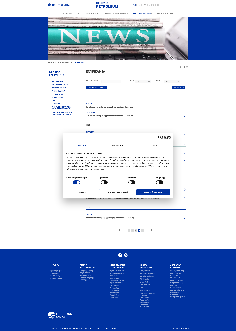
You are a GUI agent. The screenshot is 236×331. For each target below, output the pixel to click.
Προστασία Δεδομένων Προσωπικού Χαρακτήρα (145, 303)
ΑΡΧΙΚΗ (51, 62)
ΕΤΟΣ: (131, 81)
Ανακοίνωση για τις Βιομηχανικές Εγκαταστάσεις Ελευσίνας (110, 218)
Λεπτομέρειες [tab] (118, 145)
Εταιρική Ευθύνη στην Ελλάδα (86, 272)
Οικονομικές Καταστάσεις (55, 275)
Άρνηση (82, 192)
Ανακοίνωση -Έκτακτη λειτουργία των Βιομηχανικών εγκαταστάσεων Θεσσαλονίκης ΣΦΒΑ (122, 198)
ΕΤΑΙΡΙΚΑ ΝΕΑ (57, 81)
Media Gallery (145, 279)
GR (134, 5)
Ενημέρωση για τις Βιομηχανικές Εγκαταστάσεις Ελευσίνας (109, 107)
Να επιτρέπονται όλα (153, 192)
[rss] (54, 6)
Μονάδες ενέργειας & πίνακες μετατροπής (147, 295)
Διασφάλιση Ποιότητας (114, 296)
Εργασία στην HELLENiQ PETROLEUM (175, 276)
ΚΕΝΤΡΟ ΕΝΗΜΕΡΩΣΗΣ (142, 13)
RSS (53, 101)
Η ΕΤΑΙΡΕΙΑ (67, 13)
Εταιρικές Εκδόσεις (147, 274)
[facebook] (50, 6)
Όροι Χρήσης (97, 328)
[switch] (104, 182)
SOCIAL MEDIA (57, 97)
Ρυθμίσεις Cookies (110, 328)
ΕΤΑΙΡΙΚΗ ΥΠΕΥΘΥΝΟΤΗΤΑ (88, 13)
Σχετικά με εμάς (56, 271)
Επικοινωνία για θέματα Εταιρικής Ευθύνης (87, 278)
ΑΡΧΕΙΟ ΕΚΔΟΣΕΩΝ (59, 88)
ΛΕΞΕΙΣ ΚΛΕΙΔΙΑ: (93, 81)
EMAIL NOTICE (57, 94)
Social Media (145, 285)
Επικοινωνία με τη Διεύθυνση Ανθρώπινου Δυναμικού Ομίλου (177, 293)
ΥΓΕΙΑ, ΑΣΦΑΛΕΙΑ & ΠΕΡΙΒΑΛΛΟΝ (116, 13)
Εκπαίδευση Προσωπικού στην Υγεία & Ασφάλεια (117, 280)
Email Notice (145, 282)
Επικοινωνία (145, 290)
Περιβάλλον (114, 285)
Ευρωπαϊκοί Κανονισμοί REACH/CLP (114, 290)
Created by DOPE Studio (181, 328)
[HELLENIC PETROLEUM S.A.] (107, 7)
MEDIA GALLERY (58, 91)
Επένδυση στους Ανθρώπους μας (176, 282)
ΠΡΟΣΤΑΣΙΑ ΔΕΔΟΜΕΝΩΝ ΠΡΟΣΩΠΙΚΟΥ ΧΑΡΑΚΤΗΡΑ (62, 113)
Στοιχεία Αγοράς (56, 278)
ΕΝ (138, 5)
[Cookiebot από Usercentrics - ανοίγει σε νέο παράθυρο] (160, 137)
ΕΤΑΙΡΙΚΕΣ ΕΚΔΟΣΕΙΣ (60, 85)
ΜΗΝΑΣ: (159, 81)
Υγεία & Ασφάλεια (117, 271)
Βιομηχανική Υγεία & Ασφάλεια (118, 275)
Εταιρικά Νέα (145, 271)
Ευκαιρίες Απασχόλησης (175, 286)
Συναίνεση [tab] (81, 145)
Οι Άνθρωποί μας (177, 271)
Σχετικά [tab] (155, 145)
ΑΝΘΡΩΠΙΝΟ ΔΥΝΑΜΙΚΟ (164, 13)
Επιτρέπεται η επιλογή (118, 192)
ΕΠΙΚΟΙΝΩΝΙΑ (64, 5)
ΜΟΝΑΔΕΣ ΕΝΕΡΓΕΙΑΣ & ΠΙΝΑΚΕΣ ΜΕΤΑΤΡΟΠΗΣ (61, 108)
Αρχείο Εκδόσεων (147, 276)
